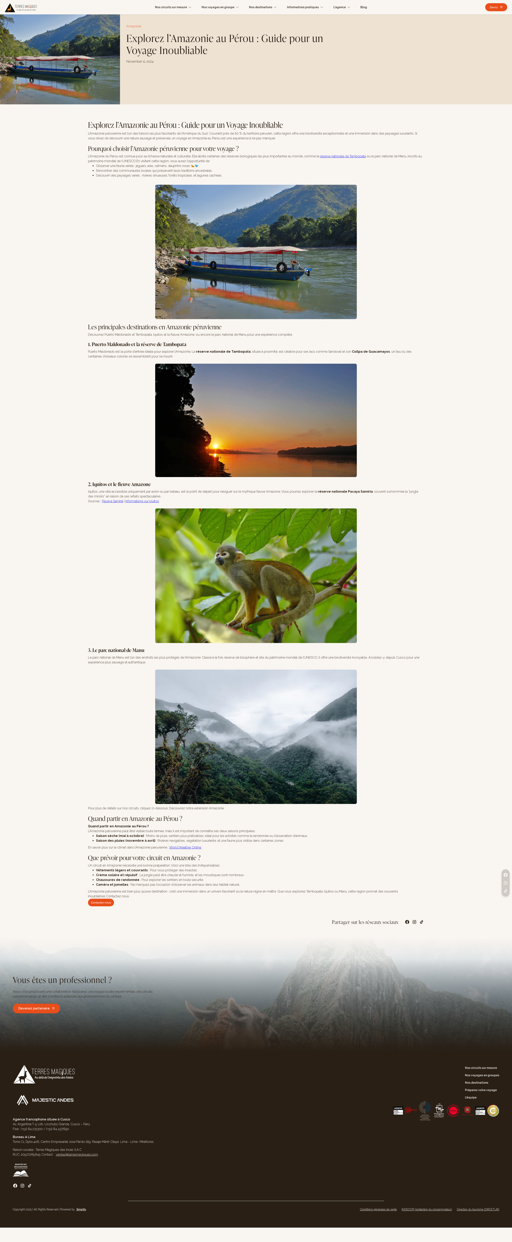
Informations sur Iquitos (142, 501)
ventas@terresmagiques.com (77, 1154)
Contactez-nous (101, 902)
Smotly (81, 1209)
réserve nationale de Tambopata (343, 156)
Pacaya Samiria (112, 501)
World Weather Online (185, 847)
